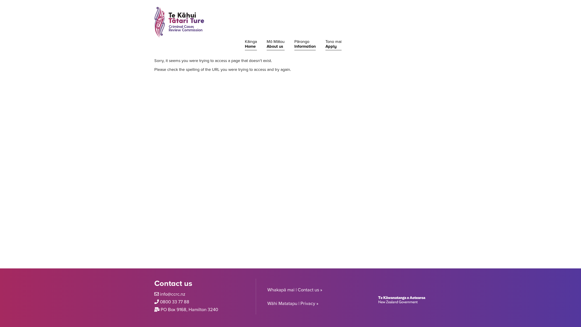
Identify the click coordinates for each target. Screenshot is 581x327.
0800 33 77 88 (174, 301)
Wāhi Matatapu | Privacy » (292, 303)
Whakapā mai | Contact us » (294, 289)
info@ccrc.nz (172, 294)
